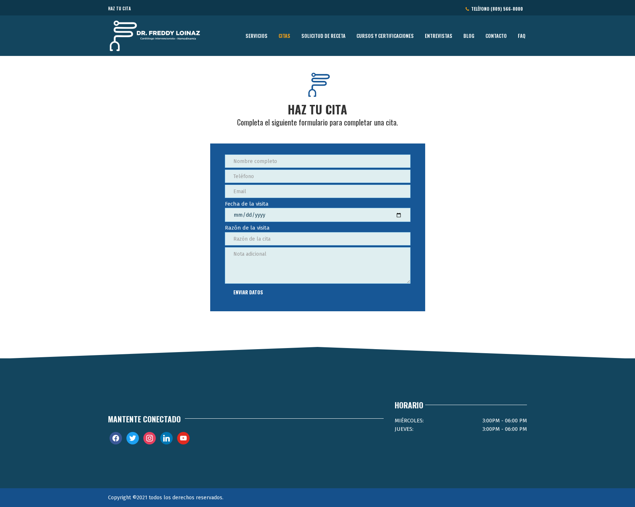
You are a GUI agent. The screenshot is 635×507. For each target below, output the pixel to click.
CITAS (284, 35)
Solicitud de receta (323, 35)
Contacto (496, 35)
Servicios (256, 35)
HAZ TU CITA (119, 8)
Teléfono (496, 9)
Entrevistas (438, 35)
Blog (468, 35)
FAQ (521, 35)
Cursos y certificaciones (385, 35)
